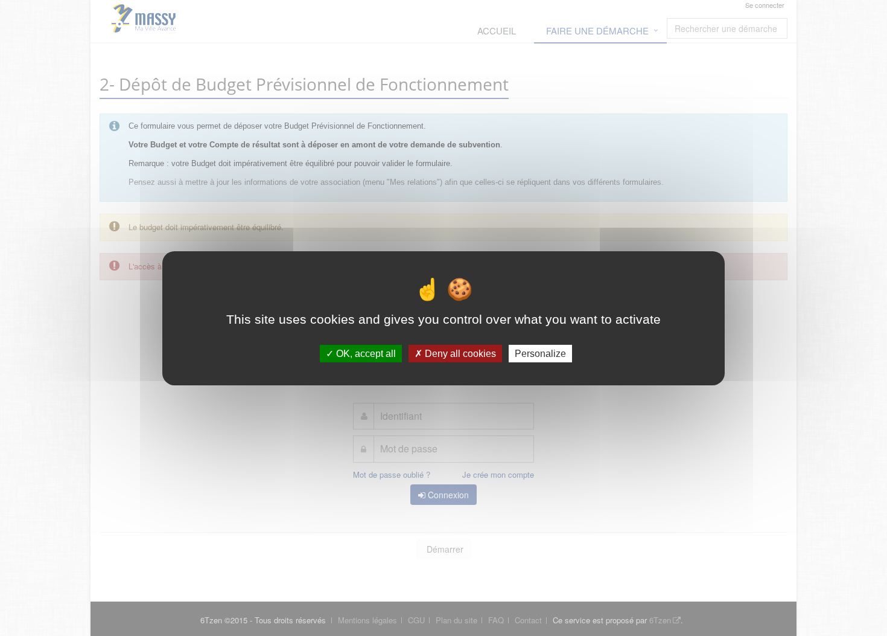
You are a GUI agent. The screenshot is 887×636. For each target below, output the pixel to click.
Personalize (540, 353)
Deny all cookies (459, 353)
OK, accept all (365, 353)
